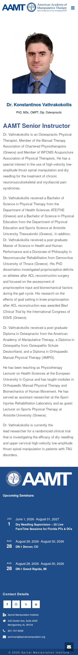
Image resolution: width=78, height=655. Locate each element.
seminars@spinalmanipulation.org (26, 636)
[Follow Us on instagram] (16, 604)
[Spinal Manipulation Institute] (39, 9)
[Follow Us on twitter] (26, 604)
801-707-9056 (15, 630)
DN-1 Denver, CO (27, 547)
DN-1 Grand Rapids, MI (31, 569)
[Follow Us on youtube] (36, 604)
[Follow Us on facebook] (7, 604)
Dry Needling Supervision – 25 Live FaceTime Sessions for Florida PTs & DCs (44, 526)
